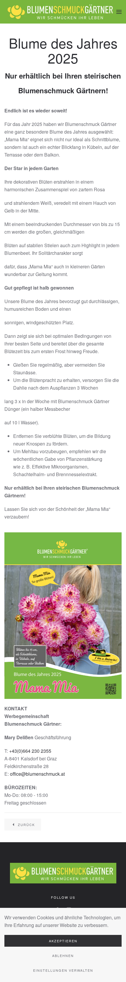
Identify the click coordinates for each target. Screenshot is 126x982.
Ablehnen (63, 955)
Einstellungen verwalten (63, 970)
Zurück (26, 824)
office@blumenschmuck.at (37, 773)
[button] (119, 12)
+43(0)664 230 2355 (30, 750)
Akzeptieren (63, 940)
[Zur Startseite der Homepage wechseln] (63, 872)
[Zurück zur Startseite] (60, 12)
